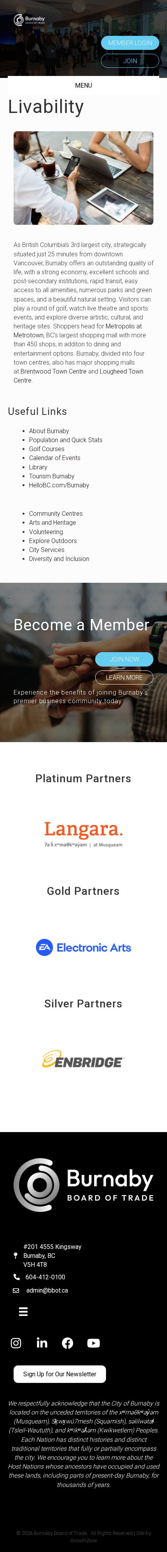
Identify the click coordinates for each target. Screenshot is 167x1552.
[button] (130, 43)
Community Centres (56, 513)
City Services (46, 550)
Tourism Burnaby (52, 476)
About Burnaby (49, 431)
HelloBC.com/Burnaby (59, 485)
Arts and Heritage (52, 522)
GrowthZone (83, 1540)
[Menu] (23, 1311)
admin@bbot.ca (47, 1290)
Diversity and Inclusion (59, 559)
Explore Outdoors (53, 541)
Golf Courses (46, 449)
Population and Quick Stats (66, 440)
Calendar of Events (54, 458)
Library (38, 467)
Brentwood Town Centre (54, 371)
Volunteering (46, 532)
